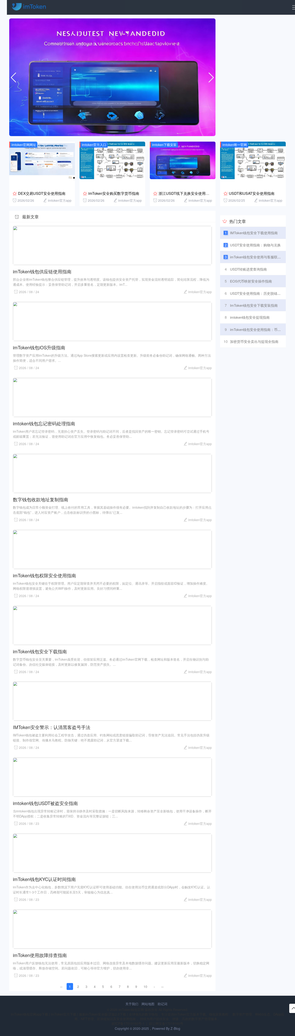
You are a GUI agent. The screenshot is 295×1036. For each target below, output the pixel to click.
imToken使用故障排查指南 (40, 955)
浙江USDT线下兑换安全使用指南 (186, 193)
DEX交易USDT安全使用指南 (41, 193)
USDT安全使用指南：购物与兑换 (255, 244)
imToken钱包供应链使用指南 (42, 271)
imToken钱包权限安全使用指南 (44, 575)
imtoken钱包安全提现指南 (250, 317)
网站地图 (148, 1003)
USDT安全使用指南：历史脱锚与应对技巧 (262, 293)
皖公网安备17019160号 (166, 1023)
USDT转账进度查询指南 (248, 269)
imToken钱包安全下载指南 (40, 651)
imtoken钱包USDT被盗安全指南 (45, 803)
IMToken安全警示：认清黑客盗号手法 (51, 727)
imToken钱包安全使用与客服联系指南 (259, 256)
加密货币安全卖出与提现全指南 (254, 341)
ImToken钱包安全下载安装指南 (254, 305)
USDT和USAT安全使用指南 (251, 193)
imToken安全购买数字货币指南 (113, 193)
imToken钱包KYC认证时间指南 (44, 879)
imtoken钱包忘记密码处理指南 (44, 423)
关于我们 (131, 1003)
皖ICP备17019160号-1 (128, 1023)
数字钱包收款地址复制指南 (40, 499)
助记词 (162, 1003)
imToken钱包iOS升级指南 (39, 347)
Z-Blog (175, 1028)
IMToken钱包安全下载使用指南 (254, 232)
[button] (211, 78)
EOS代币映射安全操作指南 (251, 281)
